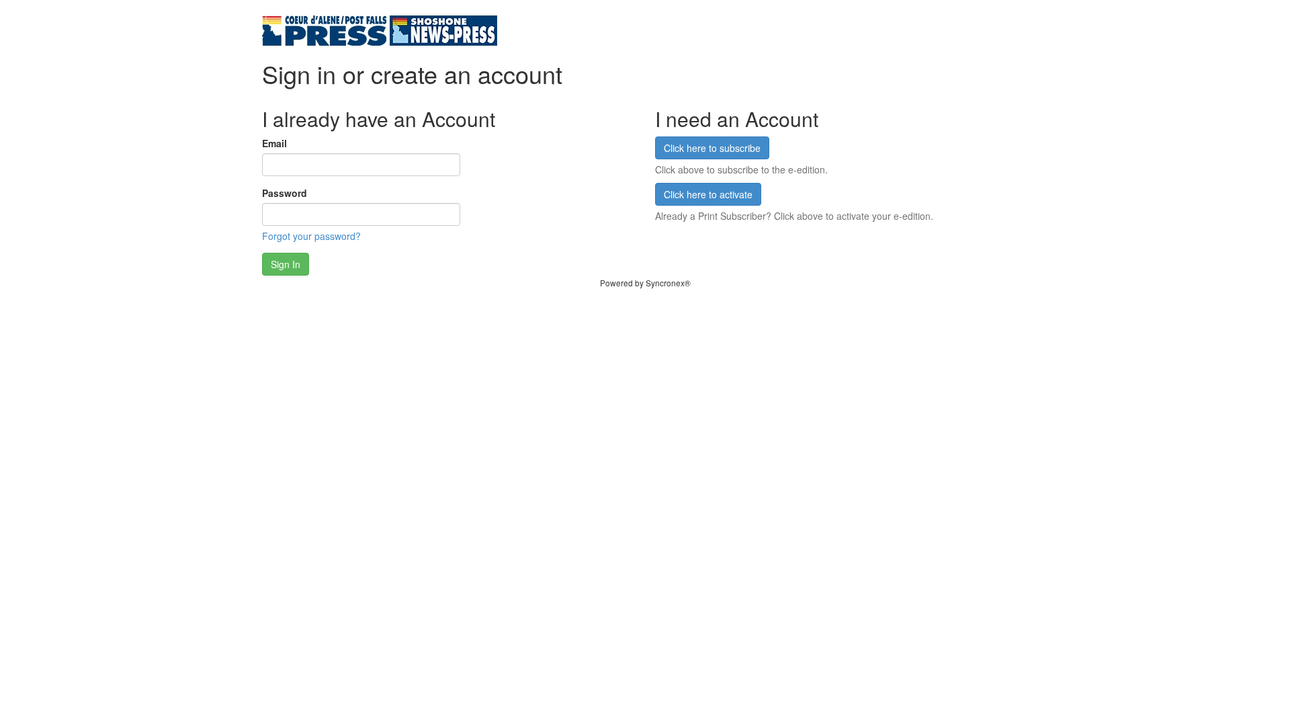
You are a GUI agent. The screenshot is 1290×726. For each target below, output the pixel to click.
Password (284, 193)
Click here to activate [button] (708, 194)
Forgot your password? (311, 236)
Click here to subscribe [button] (712, 148)
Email (274, 143)
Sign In (285, 264)
